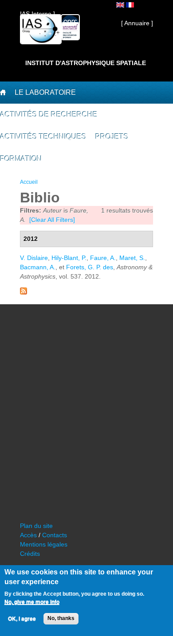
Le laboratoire (45, 92)
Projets (112, 136)
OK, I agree (22, 618)
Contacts (54, 535)
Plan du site (36, 525)
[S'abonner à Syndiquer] (23, 292)
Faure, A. (103, 257)
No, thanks (61, 618)
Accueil (29, 182)
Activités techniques (43, 136)
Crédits (30, 553)
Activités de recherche (49, 114)
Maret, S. (132, 257)
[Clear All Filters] (52, 219)
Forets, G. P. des (89, 267)
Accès (28, 535)
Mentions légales (43, 544)
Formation (21, 159)
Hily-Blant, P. (68, 257)
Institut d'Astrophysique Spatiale (85, 62)
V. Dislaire (34, 257)
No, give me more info (31, 601)
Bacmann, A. (37, 267)
